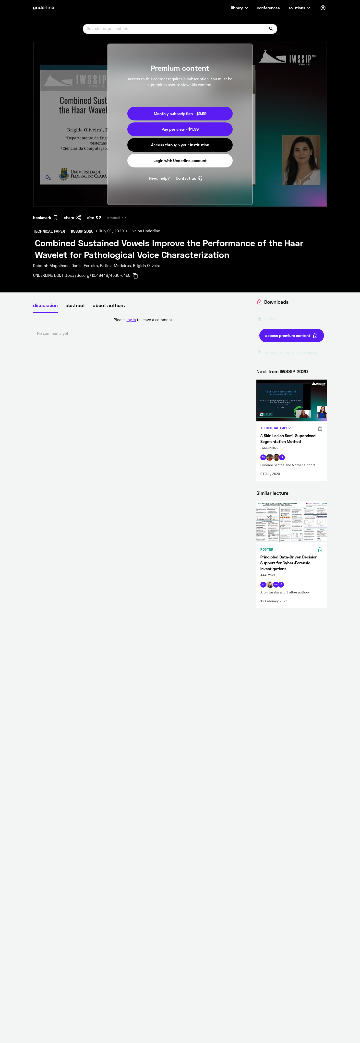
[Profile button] (323, 8)
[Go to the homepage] (43, 7)
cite (90, 217)
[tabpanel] (142, 327)
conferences (268, 7)
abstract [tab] (75, 305)
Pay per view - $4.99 (180, 129)
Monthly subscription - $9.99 (180, 113)
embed (113, 217)
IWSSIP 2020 (294, 371)
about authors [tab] (109, 305)
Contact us (186, 178)
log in (131, 320)
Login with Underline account (180, 160)
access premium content (287, 335)
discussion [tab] (45, 305)
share (69, 217)
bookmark (42, 217)
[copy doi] (138, 276)
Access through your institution (180, 144)
